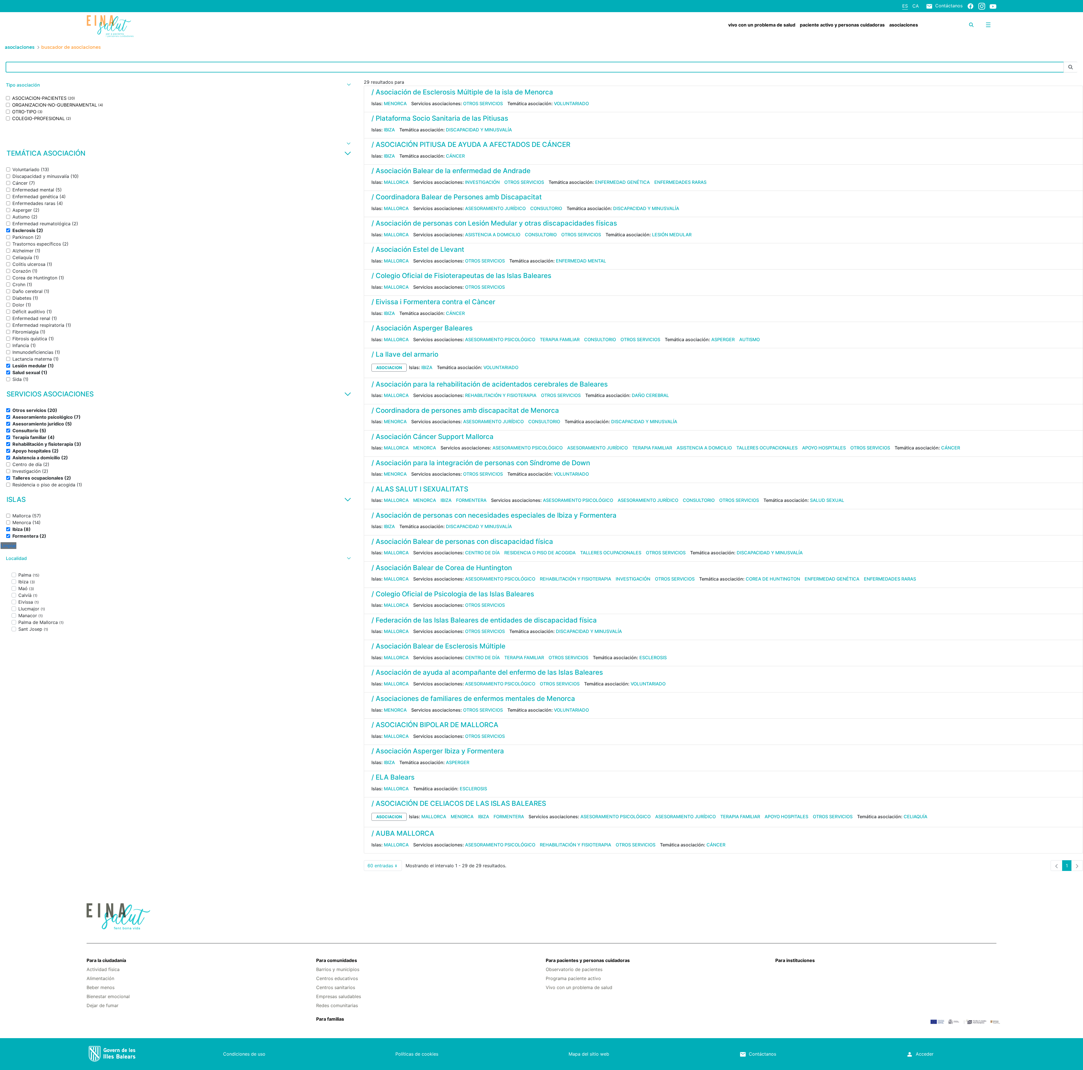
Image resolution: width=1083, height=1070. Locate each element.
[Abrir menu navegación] (988, 24)
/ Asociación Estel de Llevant (417, 249)
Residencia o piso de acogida (540, 552)
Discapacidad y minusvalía (479, 130)
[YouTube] (993, 6)
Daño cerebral (650, 395)
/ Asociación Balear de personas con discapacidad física (462, 541)
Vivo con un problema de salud (579, 987)
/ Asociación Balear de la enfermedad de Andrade (451, 171)
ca (915, 6)
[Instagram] (981, 6)
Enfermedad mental (581, 261)
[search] (971, 24)
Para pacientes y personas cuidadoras (588, 960)
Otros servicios (483, 103)
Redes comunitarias (337, 1005)
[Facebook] (970, 6)
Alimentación (100, 978)
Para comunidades (336, 960)
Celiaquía (915, 816)
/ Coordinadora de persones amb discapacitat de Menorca (465, 410)
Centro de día (482, 552)
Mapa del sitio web (589, 1054)
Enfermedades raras (680, 182)
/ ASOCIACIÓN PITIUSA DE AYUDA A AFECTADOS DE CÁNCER (470, 144)
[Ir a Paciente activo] (162, 26)
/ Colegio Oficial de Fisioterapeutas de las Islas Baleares (461, 276)
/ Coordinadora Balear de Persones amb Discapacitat (456, 197)
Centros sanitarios (335, 987)
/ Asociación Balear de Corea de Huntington (441, 568)
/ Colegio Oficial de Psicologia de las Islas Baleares (452, 594)
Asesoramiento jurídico (495, 208)
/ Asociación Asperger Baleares (422, 328)
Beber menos (101, 987)
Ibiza (389, 130)
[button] (177, 85)
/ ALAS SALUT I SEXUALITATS (419, 489)
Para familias (330, 1019)
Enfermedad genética (622, 182)
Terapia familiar (560, 339)
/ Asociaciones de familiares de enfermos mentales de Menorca (473, 698)
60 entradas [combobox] (384, 867)
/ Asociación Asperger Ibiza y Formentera (437, 751)
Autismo (749, 339)
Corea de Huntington (773, 579)
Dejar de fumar (102, 1005)
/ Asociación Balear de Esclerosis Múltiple (438, 646)
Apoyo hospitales (824, 448)
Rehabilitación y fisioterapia (500, 395)
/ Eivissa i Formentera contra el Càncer (433, 302)
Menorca (395, 103)
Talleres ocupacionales (767, 448)
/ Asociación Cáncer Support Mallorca (432, 437)
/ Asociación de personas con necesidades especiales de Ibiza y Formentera (494, 515)
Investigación (482, 182)
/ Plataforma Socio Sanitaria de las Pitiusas (439, 118)
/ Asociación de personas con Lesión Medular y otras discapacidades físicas (494, 223)
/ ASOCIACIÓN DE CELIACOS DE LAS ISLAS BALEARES (458, 803)
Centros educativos (337, 978)
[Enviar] (1070, 67)
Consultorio (546, 208)
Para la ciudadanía (106, 960)
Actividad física (103, 969)
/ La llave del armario (404, 354)
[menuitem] (762, 24)
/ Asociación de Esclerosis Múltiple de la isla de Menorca (462, 92)
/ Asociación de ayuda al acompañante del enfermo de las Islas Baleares (487, 672)
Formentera (471, 500)
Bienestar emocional (108, 996)
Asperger (723, 339)
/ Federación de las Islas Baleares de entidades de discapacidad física (484, 620)
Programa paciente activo (573, 978)
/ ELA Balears (393, 777)
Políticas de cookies (416, 1054)
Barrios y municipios (337, 969)
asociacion (389, 367)
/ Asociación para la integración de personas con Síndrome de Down (480, 463)
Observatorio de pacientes (574, 969)
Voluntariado (571, 103)
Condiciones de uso (244, 1054)
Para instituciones (795, 960)
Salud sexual (827, 500)
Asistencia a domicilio (492, 234)
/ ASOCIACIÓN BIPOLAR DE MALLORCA (434, 725)
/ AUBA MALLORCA (402, 833)
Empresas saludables (338, 996)
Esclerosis (653, 657)
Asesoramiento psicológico (500, 339)
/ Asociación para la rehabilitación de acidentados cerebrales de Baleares (489, 384)
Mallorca (396, 182)
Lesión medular (672, 234)
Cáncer (455, 156)
